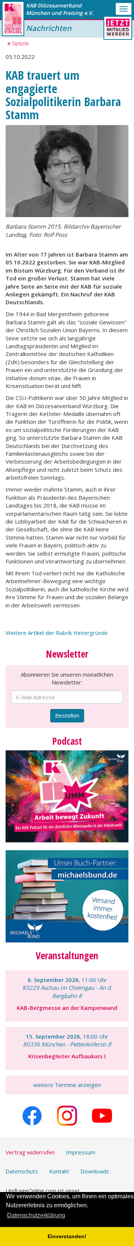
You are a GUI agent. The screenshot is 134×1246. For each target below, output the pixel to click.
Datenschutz (22, 1171)
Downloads (94, 1171)
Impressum (80, 1152)
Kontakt (59, 1171)
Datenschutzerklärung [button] (36, 1215)
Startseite (20, 43)
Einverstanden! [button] (67, 1236)
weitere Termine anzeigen (67, 1084)
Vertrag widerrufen (30, 1152)
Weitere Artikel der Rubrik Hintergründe (57, 632)
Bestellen (67, 715)
